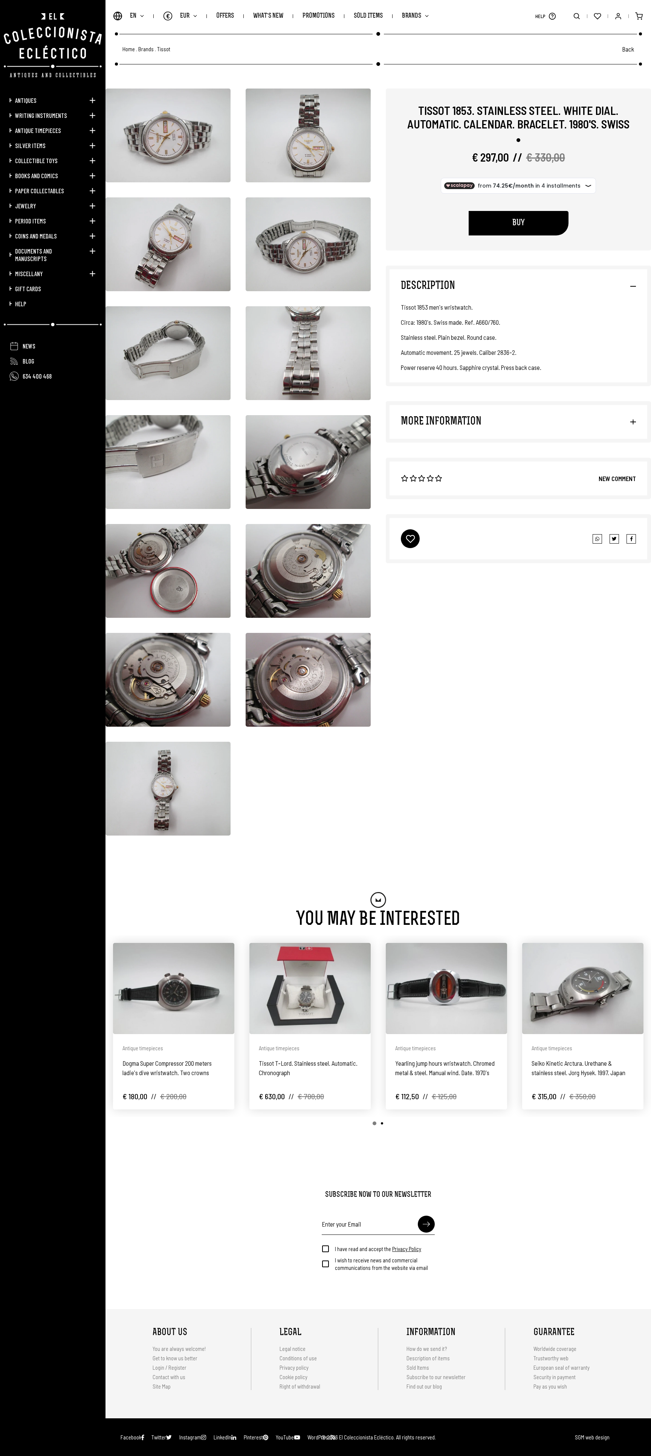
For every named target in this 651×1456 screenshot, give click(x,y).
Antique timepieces (38, 130)
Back (628, 49)
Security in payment (554, 1376)
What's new (268, 16)
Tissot (163, 49)
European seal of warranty (561, 1367)
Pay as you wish (550, 1386)
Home (128, 49)
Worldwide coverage (554, 1348)
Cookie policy (293, 1376)
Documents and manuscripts (33, 254)
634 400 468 (37, 376)
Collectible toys (36, 160)
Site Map (162, 1386)
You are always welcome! (179, 1348)
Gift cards (28, 288)
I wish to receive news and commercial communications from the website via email (381, 1264)
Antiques (26, 100)
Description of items (428, 1358)
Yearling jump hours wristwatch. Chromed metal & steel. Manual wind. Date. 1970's (445, 1067)
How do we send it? (426, 1348)
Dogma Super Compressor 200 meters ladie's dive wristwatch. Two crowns (167, 1067)
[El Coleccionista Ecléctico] (53, 45)
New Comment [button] (617, 478)
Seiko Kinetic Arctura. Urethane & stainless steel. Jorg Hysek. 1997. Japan (578, 1067)
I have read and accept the (378, 1248)
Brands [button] (411, 16)
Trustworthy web (551, 1358)
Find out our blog (424, 1386)
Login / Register (169, 1367)
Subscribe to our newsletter (436, 1376)
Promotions (319, 16)
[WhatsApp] (597, 539)
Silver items (30, 145)
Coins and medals (36, 236)
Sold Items (368, 16)
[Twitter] (631, 539)
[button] (552, 16)
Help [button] (20, 303)
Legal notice (293, 1348)
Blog (28, 361)
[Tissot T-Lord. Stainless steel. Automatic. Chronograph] (310, 988)
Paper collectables (39, 190)
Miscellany (29, 273)
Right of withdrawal (300, 1386)
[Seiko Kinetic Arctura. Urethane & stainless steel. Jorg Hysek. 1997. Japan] (582, 988)
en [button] (133, 16)
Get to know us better (175, 1358)
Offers (225, 16)
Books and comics (36, 175)
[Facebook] (614, 539)
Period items (30, 221)
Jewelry (25, 205)
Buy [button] (518, 223)
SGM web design (592, 1437)
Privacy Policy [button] (406, 1248)
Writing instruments (41, 115)
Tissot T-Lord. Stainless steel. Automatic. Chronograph (308, 1067)
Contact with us (169, 1376)
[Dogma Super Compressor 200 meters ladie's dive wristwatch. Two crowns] (173, 988)
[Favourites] (597, 16)
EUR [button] (178, 16)
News (29, 346)
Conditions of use (298, 1358)
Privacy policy (294, 1367)
